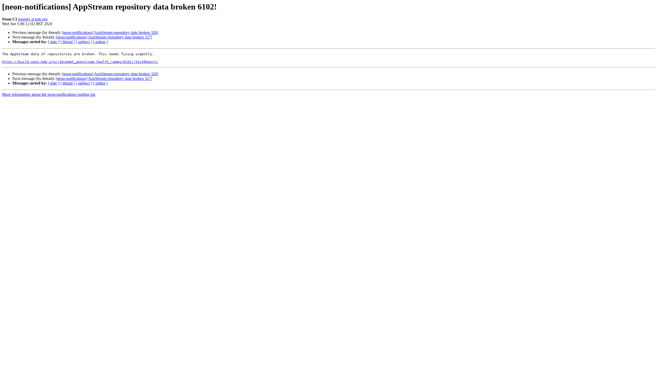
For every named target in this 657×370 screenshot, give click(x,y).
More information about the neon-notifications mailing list (48, 94)
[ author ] (100, 42)
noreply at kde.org (32, 19)
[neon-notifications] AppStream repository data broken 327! (104, 37)
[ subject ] (84, 42)
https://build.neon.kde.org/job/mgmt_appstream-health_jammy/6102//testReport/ (80, 62)
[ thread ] (67, 42)
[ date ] (53, 42)
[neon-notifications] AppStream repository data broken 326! (110, 32)
